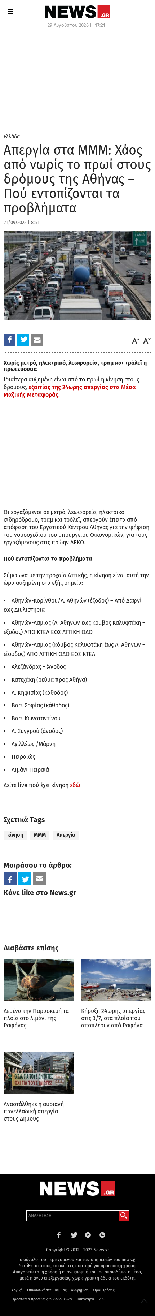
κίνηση (15, 835)
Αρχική (17, 1290)
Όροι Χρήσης (104, 1290)
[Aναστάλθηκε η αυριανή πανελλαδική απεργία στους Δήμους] (39, 1073)
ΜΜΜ (40, 835)
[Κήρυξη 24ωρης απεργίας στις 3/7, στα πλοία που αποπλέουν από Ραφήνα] (116, 980)
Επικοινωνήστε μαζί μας (47, 1290)
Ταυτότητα (85, 1299)
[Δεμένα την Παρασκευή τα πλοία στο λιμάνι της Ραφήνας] (39, 980)
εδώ (75, 785)
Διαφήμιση (80, 1290)
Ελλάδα (12, 137)
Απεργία (66, 835)
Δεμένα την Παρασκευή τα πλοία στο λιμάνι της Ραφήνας (36, 1018)
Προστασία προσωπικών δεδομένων (42, 1299)
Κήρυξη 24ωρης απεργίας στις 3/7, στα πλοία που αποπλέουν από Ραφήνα (113, 1018)
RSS (101, 1299)
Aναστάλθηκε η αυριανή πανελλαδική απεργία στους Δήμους (34, 1111)
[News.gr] (77, 11)
